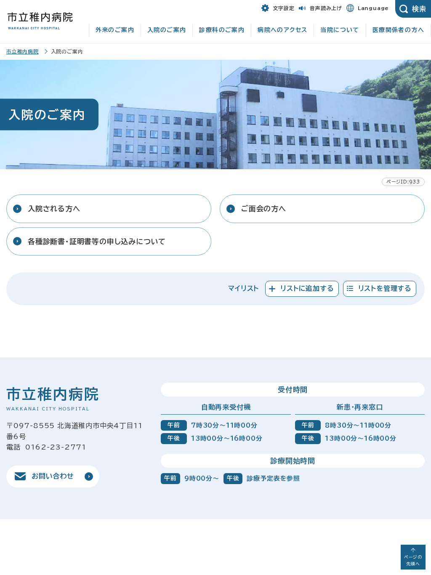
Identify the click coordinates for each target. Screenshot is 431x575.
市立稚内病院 (22, 51)
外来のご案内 (115, 30)
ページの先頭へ (413, 560)
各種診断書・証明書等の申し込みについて (97, 241)
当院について (339, 30)
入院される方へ (54, 208)
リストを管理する (385, 288)
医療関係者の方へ (398, 30)
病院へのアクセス (282, 30)
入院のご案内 (166, 30)
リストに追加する (307, 288)
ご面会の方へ (263, 208)
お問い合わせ (53, 476)
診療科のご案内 (222, 30)
